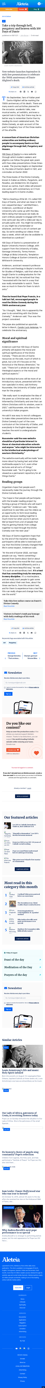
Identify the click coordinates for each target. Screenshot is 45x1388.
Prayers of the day (15, 975)
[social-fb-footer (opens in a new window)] (20, 1348)
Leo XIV (6, 1129)
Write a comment (22, 796)
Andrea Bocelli (9, 1208)
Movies (6, 1168)
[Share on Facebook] (20, 92)
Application (22, 1320)
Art (4, 643)
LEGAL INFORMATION (23, 1366)
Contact (22, 1374)
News (22, 1299)
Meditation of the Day (18, 967)
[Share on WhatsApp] (36, 92)
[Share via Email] (32, 92)
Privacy (22, 1381)
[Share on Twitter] (28, 92)
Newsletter (22, 1317)
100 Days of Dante (11, 154)
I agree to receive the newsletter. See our (22, 688)
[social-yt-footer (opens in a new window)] (16, 1348)
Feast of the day (14, 959)
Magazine (22, 1323)
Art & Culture (6, 16)
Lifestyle (22, 1302)
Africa (6, 1090)
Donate (21, 9)
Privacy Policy (22, 1377)
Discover (22, 1308)
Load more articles (22, 869)
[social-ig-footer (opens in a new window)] (28, 1348)
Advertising (22, 1331)
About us (22, 1362)
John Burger (24, 35)
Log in (29, 788)
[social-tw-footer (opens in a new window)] (24, 1348)
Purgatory (12, 643)
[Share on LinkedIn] (24, 92)
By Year (22, 1341)
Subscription (22, 1326)
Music (6, 1047)
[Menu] (8, 4)
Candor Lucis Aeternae (28, 327)
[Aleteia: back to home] (22, 4)
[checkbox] (4, 687)
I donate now (12, 750)
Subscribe (9, 9)
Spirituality (22, 1305)
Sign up (8, 694)
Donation (23, 1329)
